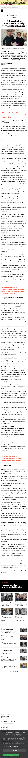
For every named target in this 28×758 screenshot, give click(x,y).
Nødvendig (6, 746)
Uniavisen (3, 7)
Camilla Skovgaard (8, 63)
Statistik (6, 747)
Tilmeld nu (4, 589)
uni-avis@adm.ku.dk (8, 723)
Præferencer (15, 746)
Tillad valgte (14, 750)
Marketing (13, 747)
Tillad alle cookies (11, 755)
